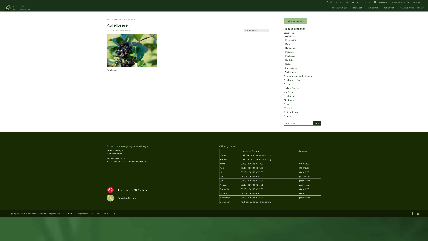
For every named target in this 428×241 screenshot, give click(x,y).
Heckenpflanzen (291, 88)
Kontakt (420, 8)
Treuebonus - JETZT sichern (132, 190)
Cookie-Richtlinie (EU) (105, 213)
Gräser (287, 84)
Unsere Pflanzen (339, 8)
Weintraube (290, 72)
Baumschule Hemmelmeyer (38, 213)
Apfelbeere (290, 36)
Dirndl (288, 44)
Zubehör (288, 116)
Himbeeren (290, 48)
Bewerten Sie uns (127, 198)
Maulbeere (290, 56)
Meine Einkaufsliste (296, 21)
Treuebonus (361, 2)
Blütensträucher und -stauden (298, 76)
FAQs (370, 2)
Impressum (83, 213)
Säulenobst (289, 108)
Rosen (287, 104)
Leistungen (357, 8)
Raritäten (289, 60)
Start (109, 19)
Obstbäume (289, 100)
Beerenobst (118, 19)
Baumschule (373, 8)
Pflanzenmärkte (407, 8)
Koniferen (288, 92)
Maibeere (289, 52)
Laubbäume (289, 96)
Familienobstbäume (293, 80)
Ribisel (288, 64)
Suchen (317, 123)
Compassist (71, 213)
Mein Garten (389, 8)
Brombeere (290, 40)
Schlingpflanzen (291, 112)
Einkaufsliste (339, 2)
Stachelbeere (291, 68)
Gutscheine (350, 2)
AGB (91, 213)
